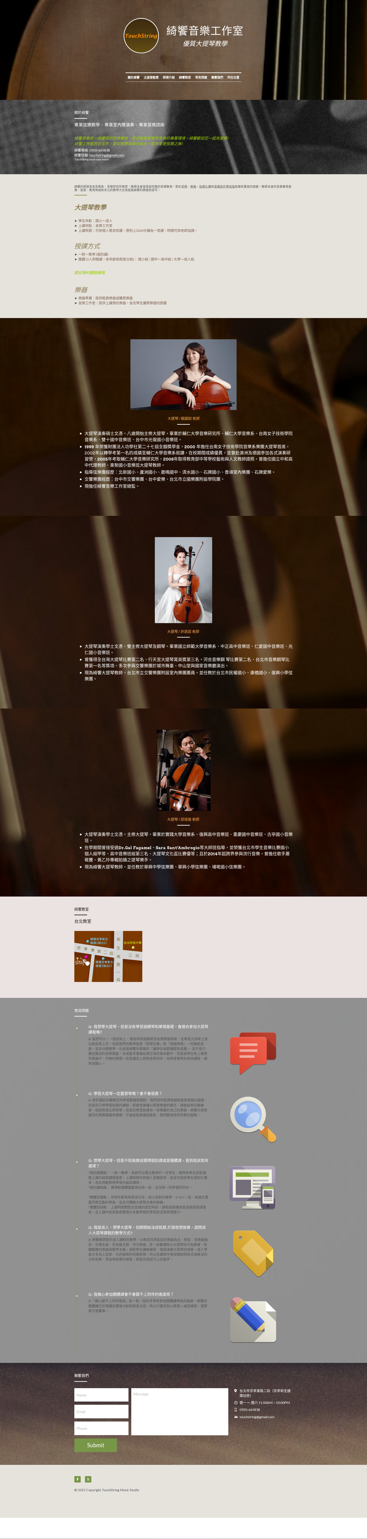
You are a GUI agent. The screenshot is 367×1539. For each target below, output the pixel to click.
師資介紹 (169, 77)
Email (80, 1411)
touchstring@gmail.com (106, 155)
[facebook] (77, 1479)
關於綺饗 (134, 77)
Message (141, 1394)
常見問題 (201, 77)
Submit (95, 1445)
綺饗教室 (185, 77)
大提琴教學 (151, 77)
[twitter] (88, 1479)
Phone (81, 1428)
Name (81, 1394)
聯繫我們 (217, 77)
